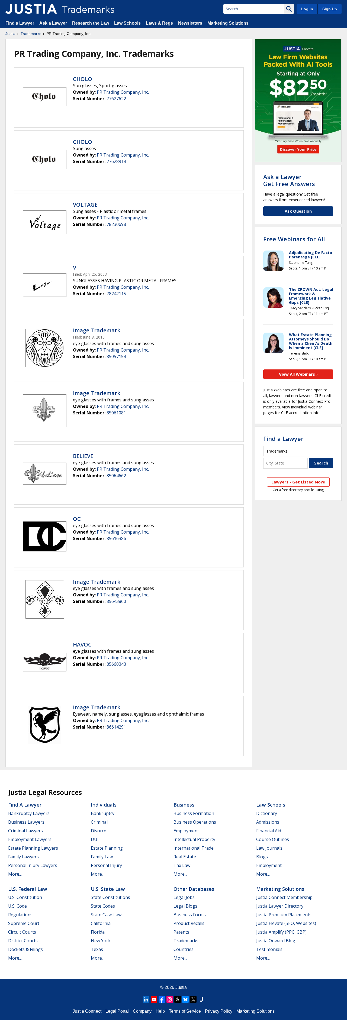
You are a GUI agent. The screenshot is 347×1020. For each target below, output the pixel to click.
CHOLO (82, 79)
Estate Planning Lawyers (33, 848)
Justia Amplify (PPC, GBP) (281, 932)
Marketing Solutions (228, 23)
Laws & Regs (159, 23)
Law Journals (269, 848)
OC (77, 518)
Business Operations (195, 822)
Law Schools (127, 23)
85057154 (116, 356)
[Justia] (31, 9)
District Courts (23, 941)
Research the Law (90, 23)
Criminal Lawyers (25, 831)
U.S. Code (17, 906)
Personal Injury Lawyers (32, 865)
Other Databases (194, 889)
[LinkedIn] (146, 999)
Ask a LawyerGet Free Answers (289, 180)
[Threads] (177, 999)
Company (142, 1011)
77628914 (116, 161)
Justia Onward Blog (275, 941)
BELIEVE (83, 456)
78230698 (116, 224)
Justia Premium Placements (283, 915)
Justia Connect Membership (284, 897)
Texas (97, 949)
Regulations (20, 915)
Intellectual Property (194, 839)
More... (15, 874)
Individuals (104, 804)
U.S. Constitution (25, 897)
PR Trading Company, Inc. (123, 92)
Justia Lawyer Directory (279, 906)
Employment (186, 831)
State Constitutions (110, 897)
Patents (181, 932)
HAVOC (82, 644)
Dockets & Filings (25, 949)
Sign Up (329, 9)
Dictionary (266, 813)
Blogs (262, 857)
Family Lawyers (23, 857)
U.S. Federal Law (27, 889)
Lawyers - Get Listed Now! (298, 482)
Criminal (99, 822)
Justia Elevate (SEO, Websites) (286, 923)
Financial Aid (268, 831)
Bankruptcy (102, 813)
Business (184, 804)
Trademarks (31, 33)
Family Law (102, 857)
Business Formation (194, 813)
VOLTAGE (85, 204)
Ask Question (298, 211)
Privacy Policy (218, 1011)
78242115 (116, 294)
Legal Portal (117, 1011)
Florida (98, 932)
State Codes (103, 906)
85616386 (116, 538)
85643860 (116, 601)
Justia (10, 33)
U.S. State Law (108, 889)
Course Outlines (272, 839)
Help (160, 1011)
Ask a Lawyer (53, 23)
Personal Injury (106, 865)
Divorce (98, 831)
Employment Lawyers (30, 839)
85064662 (116, 476)
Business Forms (190, 915)
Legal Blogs (185, 906)
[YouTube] (154, 999)
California (101, 923)
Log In (307, 9)
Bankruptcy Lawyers (29, 813)
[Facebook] (162, 999)
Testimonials (269, 949)
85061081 (116, 413)
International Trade (194, 848)
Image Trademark (96, 330)
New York (101, 941)
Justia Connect (87, 1011)
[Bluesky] (185, 999)
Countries (184, 949)
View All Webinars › (298, 374)
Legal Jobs (184, 897)
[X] (193, 999)
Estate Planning (107, 848)
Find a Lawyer (19, 23)
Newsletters (190, 23)
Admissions (267, 822)
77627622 (116, 99)
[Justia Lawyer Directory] (201, 999)
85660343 (116, 664)
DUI (95, 839)
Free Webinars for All (294, 238)
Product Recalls (189, 923)
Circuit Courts (22, 932)
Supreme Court (23, 923)
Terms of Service (185, 1011)
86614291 (116, 727)
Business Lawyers (26, 822)
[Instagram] (169, 999)
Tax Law (182, 865)
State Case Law (106, 915)
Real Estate (185, 857)
